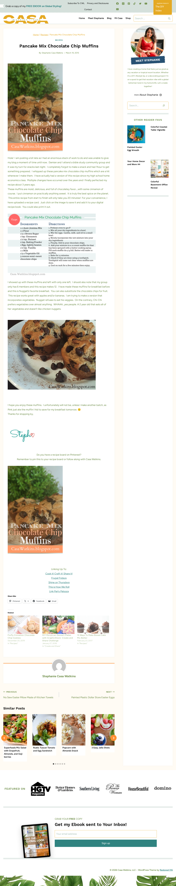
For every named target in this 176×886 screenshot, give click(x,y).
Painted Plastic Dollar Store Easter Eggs (93, 695)
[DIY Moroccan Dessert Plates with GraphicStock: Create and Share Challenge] (58, 625)
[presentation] (136, 134)
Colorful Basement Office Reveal (159, 184)
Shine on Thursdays (59, 582)
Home (82, 18)
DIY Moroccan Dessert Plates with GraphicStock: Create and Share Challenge (57, 638)
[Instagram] (123, 3)
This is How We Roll (58, 586)
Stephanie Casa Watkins (52, 53)
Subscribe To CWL (76, 3)
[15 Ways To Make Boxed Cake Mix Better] (93, 625)
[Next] (113, 738)
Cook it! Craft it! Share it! (59, 573)
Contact (88, 9)
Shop (128, 18)
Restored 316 (166, 870)
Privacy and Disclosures (98, 3)
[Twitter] (140, 3)
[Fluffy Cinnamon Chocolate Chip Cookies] (24, 625)
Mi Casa (118, 18)
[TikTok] (134, 3)
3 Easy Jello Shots (101, 747)
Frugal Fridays (59, 578)
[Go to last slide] (4, 738)
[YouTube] (145, 3)
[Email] (117, 9)
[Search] (164, 105)
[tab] (53, 764)
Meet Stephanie (96, 18)
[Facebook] (117, 3)
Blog (109, 18)
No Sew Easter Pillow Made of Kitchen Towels (28, 695)
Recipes (59, 40)
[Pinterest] (128, 3)
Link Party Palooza (59, 591)
